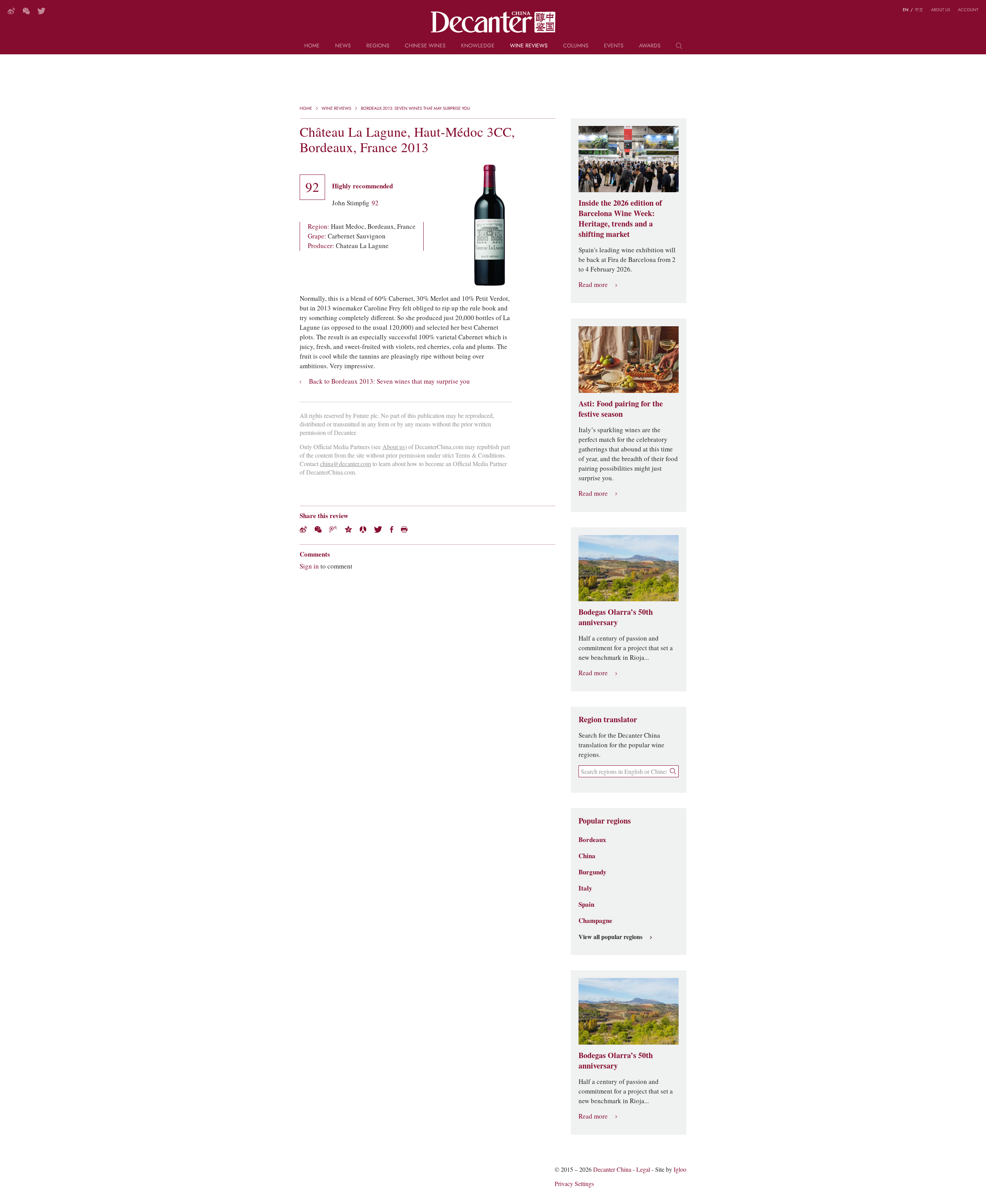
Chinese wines (425, 46)
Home (312, 46)
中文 (919, 10)
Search (679, 48)
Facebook (391, 529)
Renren (363, 529)
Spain (586, 904)
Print (404, 529)
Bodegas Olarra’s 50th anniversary (616, 617)
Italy (585, 888)
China (587, 856)
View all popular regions (610, 937)
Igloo (680, 1170)
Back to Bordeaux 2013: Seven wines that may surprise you (389, 381)
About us (940, 10)
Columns (576, 46)
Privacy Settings (574, 1184)
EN (906, 10)
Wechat (318, 529)
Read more (593, 285)
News (343, 46)
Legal (643, 1170)
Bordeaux (592, 839)
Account (968, 10)
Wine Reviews (529, 46)
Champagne (595, 920)
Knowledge (478, 46)
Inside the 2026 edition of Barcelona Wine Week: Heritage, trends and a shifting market (620, 218)
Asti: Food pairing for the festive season (621, 409)
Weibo (11, 11)
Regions (377, 46)
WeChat (26, 11)
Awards (650, 46)
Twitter (41, 11)
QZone (348, 529)
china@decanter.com (345, 464)
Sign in (309, 566)
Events (614, 46)
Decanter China (493, 22)
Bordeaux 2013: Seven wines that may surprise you (415, 108)
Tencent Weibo (333, 529)
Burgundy (593, 872)
